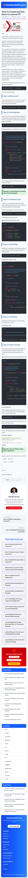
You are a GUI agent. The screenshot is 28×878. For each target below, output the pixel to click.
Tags (4, 847)
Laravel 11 (19, 480)
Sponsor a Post (6, 858)
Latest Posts (6, 844)
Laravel (12, 480)
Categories (5, 849)
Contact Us (5, 836)
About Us (5, 834)
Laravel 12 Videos (14, 657)
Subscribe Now (14, 663)
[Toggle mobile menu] (25, 5)
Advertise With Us (7, 855)
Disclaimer (5, 838)
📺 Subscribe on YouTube (14, 508)
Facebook (5, 864)
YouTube (5, 869)
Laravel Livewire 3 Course (14, 660)
